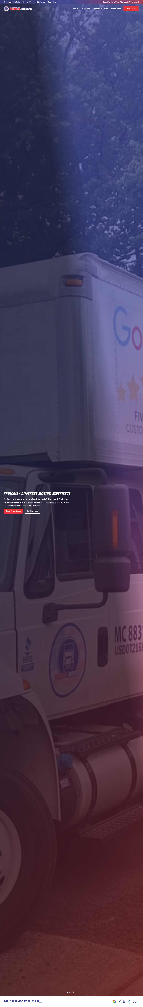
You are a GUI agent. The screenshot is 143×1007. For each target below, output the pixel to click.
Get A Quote (131, 9)
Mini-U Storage (121, 2)
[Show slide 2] (67, 992)
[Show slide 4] (73, 992)
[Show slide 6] (78, 992)
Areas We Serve (101, 9)
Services (86, 9)
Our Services (32, 511)
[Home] (18, 8)
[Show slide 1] (64, 992)
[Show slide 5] (75, 992)
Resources (116, 9)
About (75, 9)
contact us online (49, 2)
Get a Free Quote (13, 511)
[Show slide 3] (70, 992)
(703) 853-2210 (35, 2)
